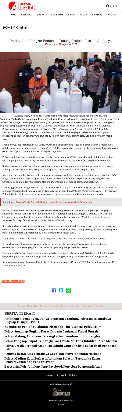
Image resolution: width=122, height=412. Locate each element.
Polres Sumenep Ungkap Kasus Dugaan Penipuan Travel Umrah (51, 331)
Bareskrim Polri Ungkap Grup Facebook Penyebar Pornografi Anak (53, 366)
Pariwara (73, 375)
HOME (13, 14)
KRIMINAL (97, 14)
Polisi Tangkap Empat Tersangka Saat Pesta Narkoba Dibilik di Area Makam (60, 341)
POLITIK (111, 14)
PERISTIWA (57, 14)
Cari (113, 6)
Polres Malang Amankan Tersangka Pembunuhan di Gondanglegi (53, 336)
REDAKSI (61, 375)
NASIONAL (26, 14)
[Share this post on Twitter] (61, 290)
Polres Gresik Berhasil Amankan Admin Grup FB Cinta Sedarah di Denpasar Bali (60, 347)
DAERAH (41, 14)
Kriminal (21, 27)
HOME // (9, 27)
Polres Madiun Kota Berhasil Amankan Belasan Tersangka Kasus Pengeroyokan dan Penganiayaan (52, 360)
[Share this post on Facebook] (53, 290)
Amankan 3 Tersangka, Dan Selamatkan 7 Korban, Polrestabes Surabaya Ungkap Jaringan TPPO (57, 320)
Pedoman (49, 375)
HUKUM (83, 14)
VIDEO (71, 14)
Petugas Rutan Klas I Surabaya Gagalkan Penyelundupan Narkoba (52, 354)
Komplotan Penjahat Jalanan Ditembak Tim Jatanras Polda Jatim (52, 327)
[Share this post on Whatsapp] (68, 290)
